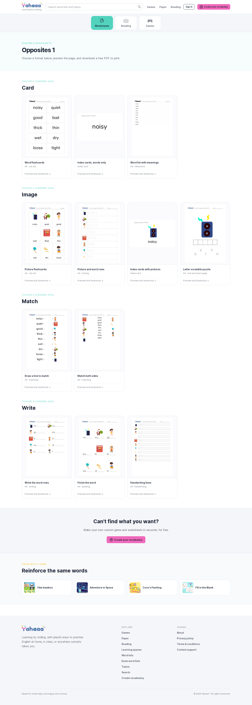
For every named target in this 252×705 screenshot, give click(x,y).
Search (126, 672)
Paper (163, 6)
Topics (126, 666)
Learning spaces (132, 649)
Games (151, 6)
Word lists (127, 655)
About (180, 632)
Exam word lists (131, 661)
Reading (176, 6)
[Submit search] (139, 6)
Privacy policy (185, 638)
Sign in (189, 6)
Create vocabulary (133, 678)
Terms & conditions (188, 644)
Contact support (186, 649)
